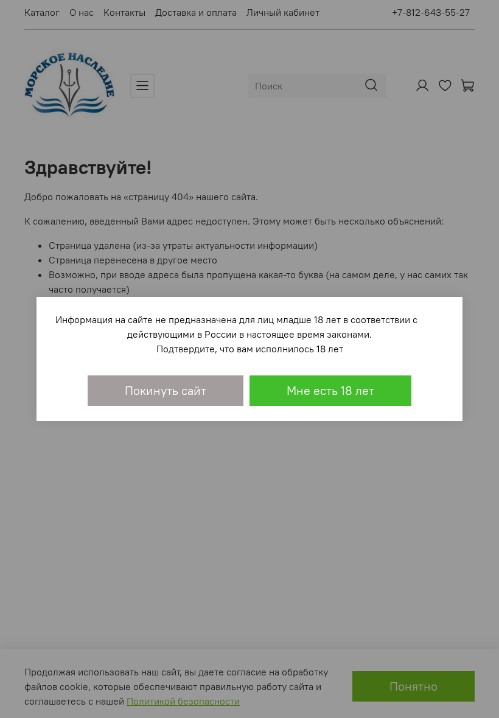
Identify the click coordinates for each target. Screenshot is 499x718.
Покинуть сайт (165, 390)
